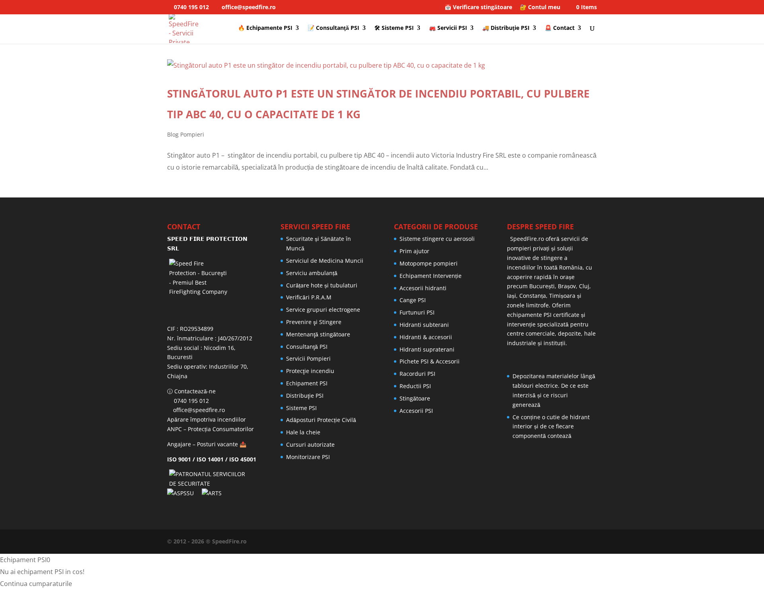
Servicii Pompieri (308, 358)
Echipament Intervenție (431, 275)
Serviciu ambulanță (311, 273)
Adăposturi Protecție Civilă (321, 420)
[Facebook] (522, 541)
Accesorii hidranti (423, 288)
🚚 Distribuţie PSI (506, 28)
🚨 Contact (560, 28)
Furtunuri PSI (417, 312)
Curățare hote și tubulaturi (321, 285)
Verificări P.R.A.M (308, 297)
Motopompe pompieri (429, 263)
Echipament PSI (306, 383)
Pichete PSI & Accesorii (430, 361)
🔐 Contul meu (540, 7)
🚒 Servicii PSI (448, 28)
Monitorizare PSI (308, 457)
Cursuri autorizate (310, 444)
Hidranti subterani (424, 324)
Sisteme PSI (301, 408)
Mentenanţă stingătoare (318, 334)
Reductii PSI (415, 386)
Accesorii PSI (416, 410)
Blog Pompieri (185, 134)
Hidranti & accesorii (426, 337)
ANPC (174, 429)
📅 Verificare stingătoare (478, 7)
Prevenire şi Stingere (313, 322)
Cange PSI (413, 300)
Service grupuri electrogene (323, 309)
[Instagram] (580, 541)
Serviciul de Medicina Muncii (324, 260)
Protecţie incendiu (310, 371)
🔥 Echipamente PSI (265, 28)
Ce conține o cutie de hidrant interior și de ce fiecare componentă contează (551, 426)
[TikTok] (594, 541)
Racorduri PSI (417, 373)
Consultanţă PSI (306, 346)
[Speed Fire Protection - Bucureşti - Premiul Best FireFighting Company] (212, 288)
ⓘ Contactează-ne (191, 391)
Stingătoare (415, 398)
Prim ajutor (414, 251)
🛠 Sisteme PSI (394, 28)
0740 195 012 (190, 7)
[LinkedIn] (537, 541)
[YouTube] (551, 541)
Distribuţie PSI (305, 395)
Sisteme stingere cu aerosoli (437, 238)
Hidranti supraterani (427, 349)
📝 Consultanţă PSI (333, 28)
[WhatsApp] (508, 541)
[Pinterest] (565, 541)
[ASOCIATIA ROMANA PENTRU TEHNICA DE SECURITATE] (213, 493)
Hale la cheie (303, 432)
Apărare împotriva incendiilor (206, 419)
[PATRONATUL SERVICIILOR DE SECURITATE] (212, 483)
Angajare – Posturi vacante (202, 444)
